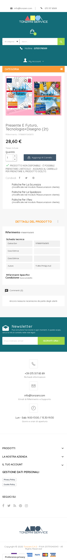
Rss (14, 505)
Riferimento (12, 232)
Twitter (8, 505)
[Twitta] (26, 178)
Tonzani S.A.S (30, 546)
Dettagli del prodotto (33, 221)
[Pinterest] (33, 178)
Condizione (12, 277)
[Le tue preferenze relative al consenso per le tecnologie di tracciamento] (15, 557)
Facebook (3, 505)
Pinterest (20, 505)
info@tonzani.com (23, 8)
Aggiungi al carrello (42, 157)
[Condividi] (19, 178)
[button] (33, 31)
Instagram (26, 505)
